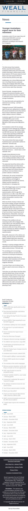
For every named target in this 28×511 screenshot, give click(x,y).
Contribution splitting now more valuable (15, 324)
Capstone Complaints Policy (14, 473)
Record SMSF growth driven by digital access (14, 359)
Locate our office (10, 1)
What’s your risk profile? (10, 391)
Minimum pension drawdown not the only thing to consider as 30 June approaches (15, 367)
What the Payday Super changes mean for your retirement (15, 349)
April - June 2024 (8, 436)
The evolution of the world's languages (14, 363)
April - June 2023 (8, 447)
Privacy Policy (14, 470)
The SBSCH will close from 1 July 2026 (14, 342)
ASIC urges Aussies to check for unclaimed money (12, 371)
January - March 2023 (9, 450)
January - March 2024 (9, 439)
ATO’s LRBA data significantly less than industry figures (14, 307)
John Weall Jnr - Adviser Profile (14, 464)
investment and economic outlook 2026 (14, 353)
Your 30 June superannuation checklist (14, 388)
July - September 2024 (10, 433)
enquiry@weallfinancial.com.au (15, 3)
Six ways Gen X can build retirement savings (13, 328)
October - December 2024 (11, 430)
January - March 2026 (9, 416)
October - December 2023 (11, 441)
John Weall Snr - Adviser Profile (14, 467)
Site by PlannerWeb (14, 508)
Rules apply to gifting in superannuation (14, 356)
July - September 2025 (10, 422)
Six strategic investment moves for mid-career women (14, 384)
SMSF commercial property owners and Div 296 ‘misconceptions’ (14, 399)
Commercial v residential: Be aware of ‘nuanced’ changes (14, 380)
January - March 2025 (9, 427)
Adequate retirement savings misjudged (14, 339)
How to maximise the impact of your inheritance (13, 332)
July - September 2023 (10, 444)
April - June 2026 (8, 414)
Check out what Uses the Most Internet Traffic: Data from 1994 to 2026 (14, 394)
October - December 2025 (11, 419)
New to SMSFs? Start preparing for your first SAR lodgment (14, 321)
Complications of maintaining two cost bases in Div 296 (14, 345)
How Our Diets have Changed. (12, 336)
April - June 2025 (8, 425)
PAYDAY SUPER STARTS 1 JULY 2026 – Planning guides (15, 375)
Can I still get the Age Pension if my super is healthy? (15, 316)
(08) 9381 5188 (21, 1)
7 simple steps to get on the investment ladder (14, 403)
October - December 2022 (11, 453)
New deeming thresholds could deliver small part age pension (14, 312)
